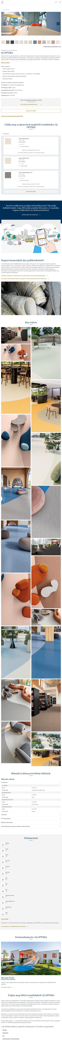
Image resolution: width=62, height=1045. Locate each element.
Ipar (4, 1036)
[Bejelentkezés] (56, 2)
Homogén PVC (6, 9)
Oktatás (5, 1030)
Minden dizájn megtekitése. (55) (52, 46)
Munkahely (5, 1033)
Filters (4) (6, 133)
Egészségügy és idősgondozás (11, 1038)
